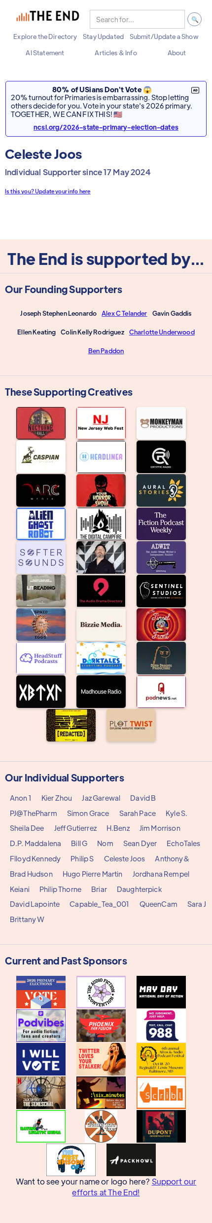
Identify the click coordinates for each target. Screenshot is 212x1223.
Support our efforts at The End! (134, 1186)
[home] (48, 19)
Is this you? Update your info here (47, 190)
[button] (45, 36)
